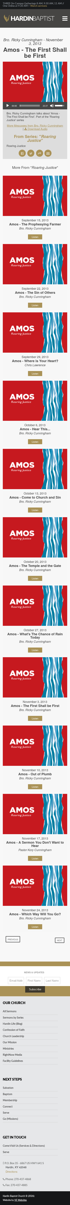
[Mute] (52, 106)
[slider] (30, 106)
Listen (35, 237)
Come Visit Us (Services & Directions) (24, 1146)
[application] (35, 105)
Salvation (8, 1088)
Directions (11, 1171)
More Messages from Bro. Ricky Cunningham (35, 125)
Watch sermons (38, 6)
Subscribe (35, 989)
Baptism (7, 1094)
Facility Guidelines (13, 1061)
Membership (10, 1100)
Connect (8, 1106)
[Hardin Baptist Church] (29, 12)
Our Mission (10, 1042)
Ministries (8, 1049)
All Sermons (9, 1011)
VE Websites (20, 1200)
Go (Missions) (10, 1119)
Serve (6, 1113)
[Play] (8, 106)
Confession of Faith (14, 1030)
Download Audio (37, 129)
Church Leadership (13, 1036)
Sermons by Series (13, 1018)
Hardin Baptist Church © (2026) (18, 1196)
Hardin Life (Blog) (12, 1024)
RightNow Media (12, 1055)
